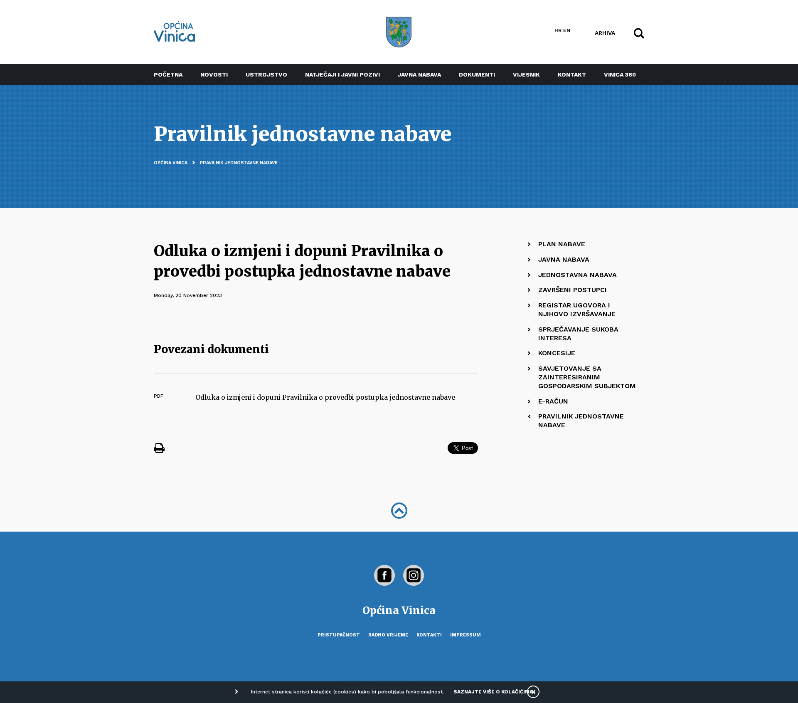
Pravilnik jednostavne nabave (239, 163)
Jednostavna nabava (577, 275)
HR (558, 30)
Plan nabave (561, 244)
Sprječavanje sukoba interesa (578, 333)
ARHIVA (605, 32)
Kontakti (429, 635)
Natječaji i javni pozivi (342, 74)
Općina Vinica (170, 163)
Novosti (214, 74)
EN (566, 30)
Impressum (465, 635)
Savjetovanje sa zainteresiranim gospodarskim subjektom (587, 377)
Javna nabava (419, 74)
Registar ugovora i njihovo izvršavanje (577, 309)
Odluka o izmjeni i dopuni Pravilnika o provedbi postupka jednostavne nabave (325, 397)
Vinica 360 (620, 74)
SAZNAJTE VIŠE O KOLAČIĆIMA (493, 692)
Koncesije (556, 353)
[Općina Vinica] (174, 31)
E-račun (553, 401)
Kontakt (572, 74)
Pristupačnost (339, 635)
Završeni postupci (572, 290)
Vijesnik (526, 74)
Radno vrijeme (388, 635)
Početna (168, 74)
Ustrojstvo (266, 74)
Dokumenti (477, 74)
